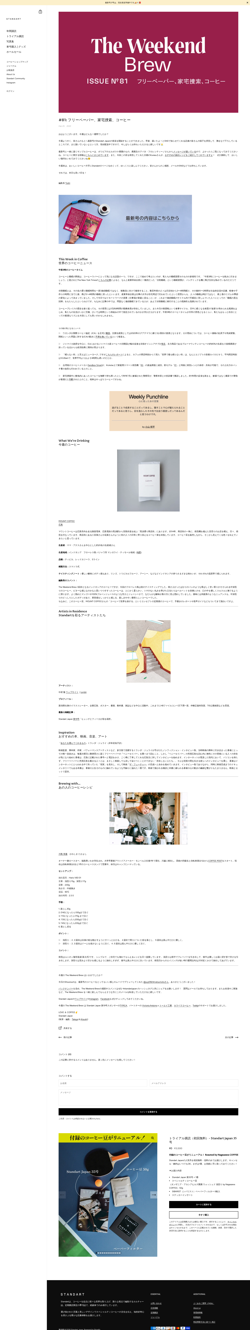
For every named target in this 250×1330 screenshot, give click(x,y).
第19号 (76, 719)
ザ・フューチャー (137, 764)
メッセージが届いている (184, 151)
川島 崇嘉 (63, 854)
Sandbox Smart (95, 365)
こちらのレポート (114, 354)
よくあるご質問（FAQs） (203, 1303)
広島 (61, 524)
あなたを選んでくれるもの (73, 743)
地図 (139, 552)
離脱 (108, 333)
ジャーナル (155, 1317)
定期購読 (154, 1313)
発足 (163, 344)
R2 (142, 365)
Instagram (93, 999)
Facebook (105, 999)
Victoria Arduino (149, 1005)
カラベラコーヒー (182, 1005)
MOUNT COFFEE (67, 521)
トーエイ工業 (165, 1005)
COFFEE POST (215, 861)
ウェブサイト (72, 692)
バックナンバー (66, 988)
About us (197, 1308)
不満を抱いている (103, 336)
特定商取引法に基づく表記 (204, 1322)
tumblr (83, 692)
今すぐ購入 (204, 1215)
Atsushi (83, 1019)
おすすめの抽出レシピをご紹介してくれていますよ (189, 155)
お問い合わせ (156, 1303)
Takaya (75, 1019)
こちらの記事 (105, 280)
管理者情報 (197, 1313)
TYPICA (123, 1005)
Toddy (195, 1005)
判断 (71, 379)
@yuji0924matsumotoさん (156, 982)
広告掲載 (154, 1308)
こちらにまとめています (97, 155)
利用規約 (197, 1317)
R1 (175, 365)
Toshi (67, 183)
